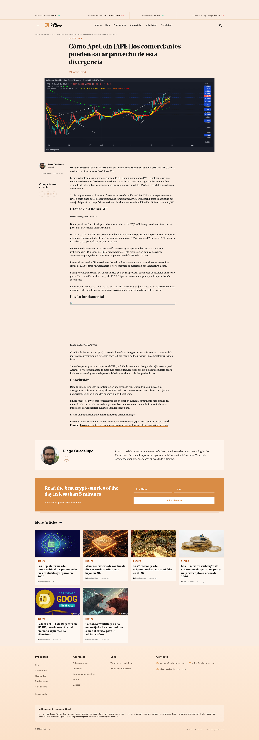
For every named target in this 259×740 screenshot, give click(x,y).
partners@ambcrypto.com (172, 663)
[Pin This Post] (54, 194)
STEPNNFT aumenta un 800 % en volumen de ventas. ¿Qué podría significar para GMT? (123, 421)
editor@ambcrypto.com (203, 663)
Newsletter (166, 25)
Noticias (98, 25)
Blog (107, 25)
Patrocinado (41, 694)
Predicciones (119, 25)
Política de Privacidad (120, 669)
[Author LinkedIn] (66, 459)
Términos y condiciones (121, 663)
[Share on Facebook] (42, 194)
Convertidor (136, 25)
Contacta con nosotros (84, 674)
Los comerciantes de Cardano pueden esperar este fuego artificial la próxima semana (124, 425)
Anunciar (77, 669)
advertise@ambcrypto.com (172, 669)
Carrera (76, 685)
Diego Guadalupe (56, 164)
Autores (76, 680)
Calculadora (151, 25)
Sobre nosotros (80, 663)
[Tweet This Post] (48, 194)
